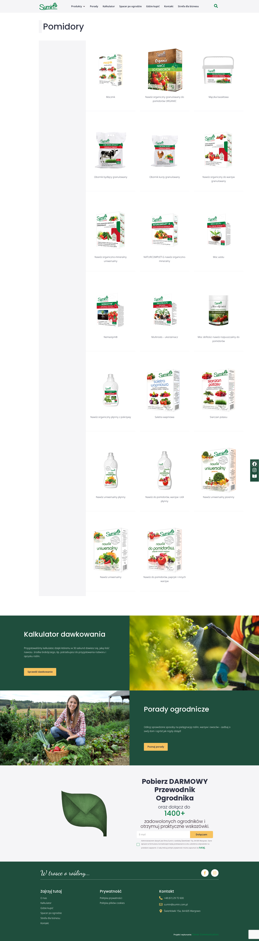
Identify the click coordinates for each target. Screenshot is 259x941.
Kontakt (44, 923)
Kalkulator (45, 903)
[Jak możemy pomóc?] (216, 6)
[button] (78, 6)
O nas (43, 898)
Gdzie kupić (46, 908)
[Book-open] (254, 476)
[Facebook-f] (205, 873)
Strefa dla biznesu (50, 918)
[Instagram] (215, 873)
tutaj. (202, 847)
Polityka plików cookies (112, 903)
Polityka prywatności (111, 898)
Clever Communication (205, 934)
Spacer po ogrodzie (51, 913)
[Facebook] (254, 464)
